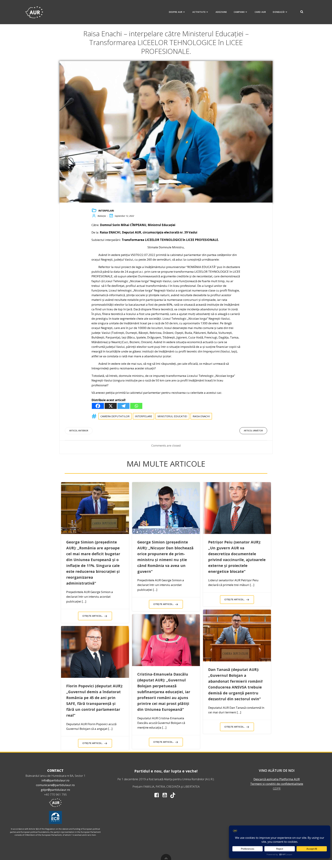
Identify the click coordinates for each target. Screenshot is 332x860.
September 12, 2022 (124, 215)
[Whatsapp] (136, 406)
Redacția (102, 215)
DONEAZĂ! (279, 12)
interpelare (143, 416)
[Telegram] (123, 406)
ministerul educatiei (172, 416)
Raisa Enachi (201, 416)
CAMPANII (239, 12)
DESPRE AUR (175, 12)
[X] (111, 406)
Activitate (199, 12)
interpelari (106, 210)
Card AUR (260, 12)
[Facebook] (98, 406)
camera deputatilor (115, 416)
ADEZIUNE (221, 12)
